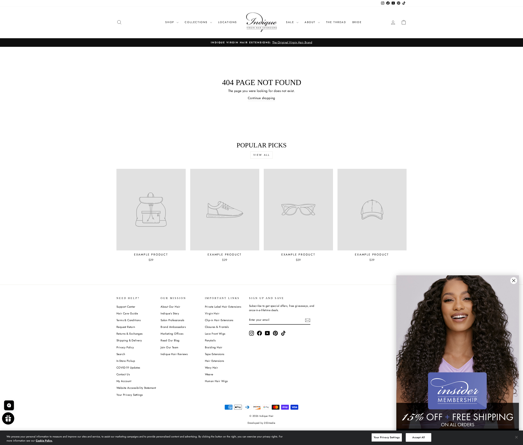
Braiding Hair (213, 347)
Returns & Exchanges (129, 334)
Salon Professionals (172, 320)
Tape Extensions (214, 354)
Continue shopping (261, 98)
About (311, 22)
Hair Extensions (214, 361)
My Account (123, 381)
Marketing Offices (172, 334)
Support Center (125, 307)
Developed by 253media (261, 423)
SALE (290, 22)
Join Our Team (169, 347)
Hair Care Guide (127, 313)
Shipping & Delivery (129, 340)
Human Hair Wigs (216, 381)
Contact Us (123, 374)
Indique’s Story (170, 313)
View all (261, 155)
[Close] (516, 437)
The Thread (336, 22)
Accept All (418, 437)
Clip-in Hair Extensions (219, 320)
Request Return (125, 327)
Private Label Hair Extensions (223, 307)
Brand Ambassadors (173, 327)
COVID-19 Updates (128, 367)
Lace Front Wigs (215, 334)
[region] (261, 437)
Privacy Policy (125, 347)
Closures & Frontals (217, 327)
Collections (197, 22)
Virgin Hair (212, 313)
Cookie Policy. (44, 441)
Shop (170, 22)
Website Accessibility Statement (136, 388)
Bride (357, 22)
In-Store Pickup (125, 361)
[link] (457, 352)
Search (120, 354)
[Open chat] (9, 405)
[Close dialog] (513, 280)
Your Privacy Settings (129, 395)
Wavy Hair (211, 367)
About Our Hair (170, 307)
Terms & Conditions (128, 320)
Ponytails (210, 340)
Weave (209, 374)
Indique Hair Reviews (174, 354)
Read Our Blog (170, 340)
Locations (227, 22)
